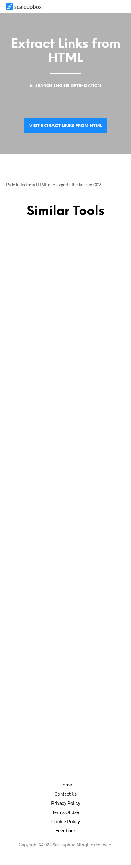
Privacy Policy (65, 803)
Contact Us (66, 794)
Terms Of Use (65, 812)
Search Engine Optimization (68, 86)
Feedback (65, 830)
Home (65, 784)
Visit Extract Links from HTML (65, 126)
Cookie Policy (65, 821)
